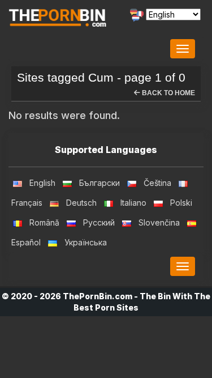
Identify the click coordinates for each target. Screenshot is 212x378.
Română (44, 222)
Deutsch (81, 202)
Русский (99, 222)
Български (99, 183)
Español (26, 242)
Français (26, 202)
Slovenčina (159, 222)
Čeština (157, 183)
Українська (85, 242)
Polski (181, 202)
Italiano (133, 202)
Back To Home (167, 93)
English (42, 183)
